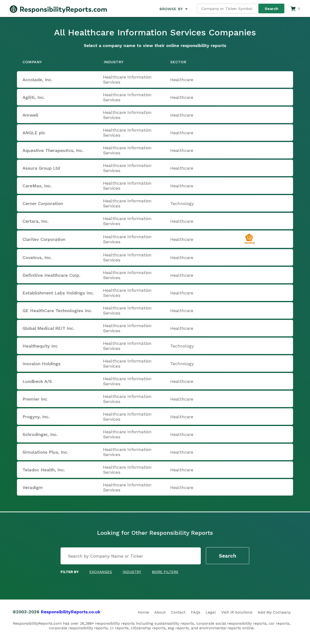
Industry (132, 572)
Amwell (30, 115)
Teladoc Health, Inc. (44, 469)
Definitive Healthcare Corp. (51, 275)
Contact (178, 612)
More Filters (165, 572)
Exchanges (100, 572)
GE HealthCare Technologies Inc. (57, 310)
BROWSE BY (171, 9)
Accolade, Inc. (37, 79)
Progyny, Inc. (36, 416)
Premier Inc (35, 399)
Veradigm (33, 487)
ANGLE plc (34, 132)
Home (143, 612)
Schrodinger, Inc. (40, 434)
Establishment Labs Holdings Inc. (58, 292)
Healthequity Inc (40, 345)
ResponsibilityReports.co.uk (71, 611)
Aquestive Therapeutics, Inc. (53, 150)
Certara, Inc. (36, 221)
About (160, 612)
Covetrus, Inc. (37, 257)
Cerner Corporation (43, 203)
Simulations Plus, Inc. (45, 452)
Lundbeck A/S (37, 381)
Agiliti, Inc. (34, 97)
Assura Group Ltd (41, 168)
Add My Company (274, 612)
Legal (211, 612)
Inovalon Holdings (42, 363)
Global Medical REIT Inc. (48, 328)
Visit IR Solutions (236, 612)
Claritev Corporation (44, 239)
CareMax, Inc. (37, 185)
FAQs (195, 612)
